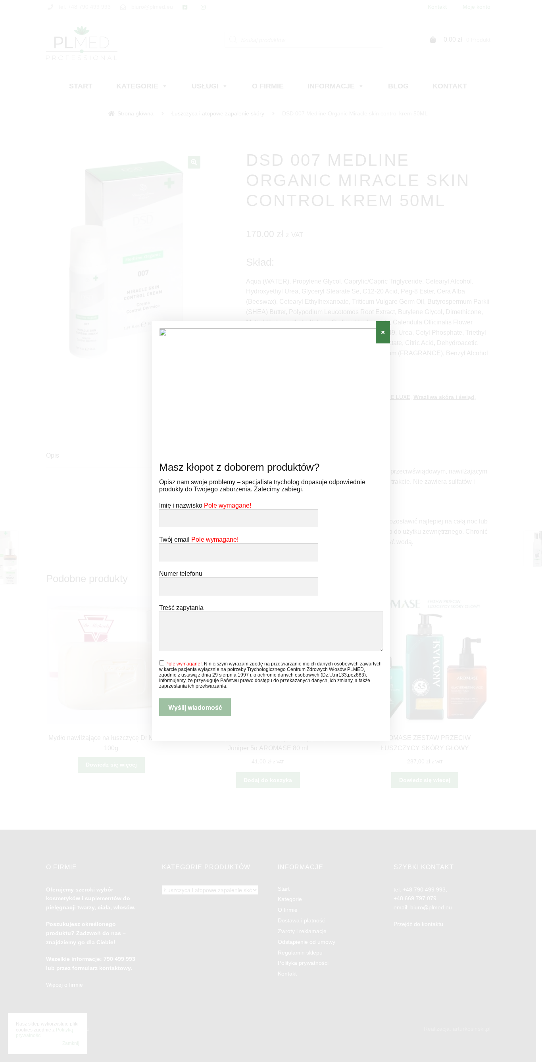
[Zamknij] (383, 332)
